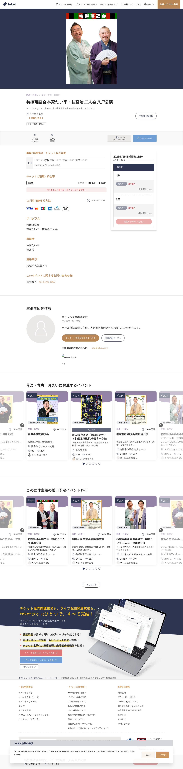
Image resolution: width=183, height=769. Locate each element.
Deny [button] (148, 755)
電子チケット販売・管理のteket (31, 678)
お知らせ (122, 719)
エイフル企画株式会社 (75, 316)
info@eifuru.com (100, 347)
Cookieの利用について (128, 701)
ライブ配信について (77, 710)
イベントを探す (26, 692)
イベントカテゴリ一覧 (29, 697)
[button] (84, 464)
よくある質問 (25, 710)
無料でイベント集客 (169, 4)
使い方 (22, 706)
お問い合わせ (124, 723)
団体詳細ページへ (113, 338)
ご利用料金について (77, 701)
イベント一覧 (52, 678)
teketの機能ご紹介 (76, 706)
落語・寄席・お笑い (51, 95)
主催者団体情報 (146, 116)
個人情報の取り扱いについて (131, 706)
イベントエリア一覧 (28, 701)
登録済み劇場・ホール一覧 (80, 723)
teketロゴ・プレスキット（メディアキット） (88, 728)
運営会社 (122, 715)
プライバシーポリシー (128, 697)
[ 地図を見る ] (36, 118)
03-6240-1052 (47, 281)
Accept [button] (162, 755)
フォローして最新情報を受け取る (80, 338)
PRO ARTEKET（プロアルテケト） (35, 715)
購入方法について (98, 200)
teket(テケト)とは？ (77, 692)
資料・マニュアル (76, 719)
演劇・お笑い (32, 95)
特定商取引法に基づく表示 (130, 710)
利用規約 (122, 692)
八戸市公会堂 (53, 764)
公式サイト (69, 358)
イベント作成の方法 (77, 697)
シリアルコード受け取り (30, 719)
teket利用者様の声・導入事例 (81, 715)
